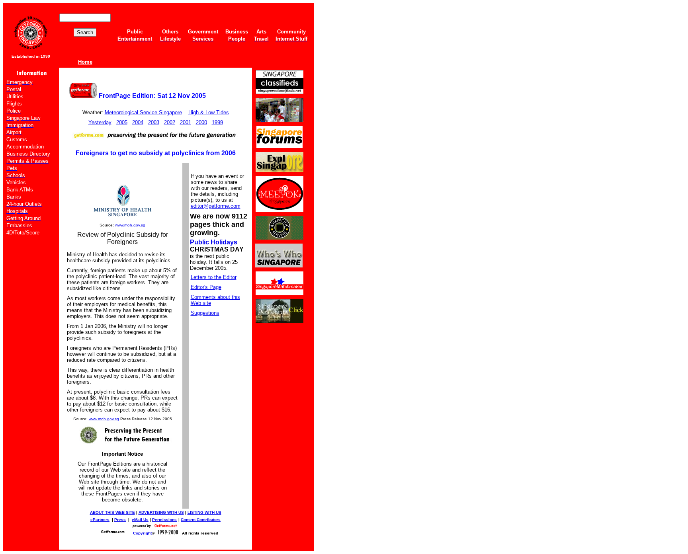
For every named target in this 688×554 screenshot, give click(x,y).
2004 (137, 122)
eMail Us (140, 519)
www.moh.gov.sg (130, 225)
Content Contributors (201, 519)
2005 (121, 122)
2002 (169, 122)
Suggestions (205, 313)
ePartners (99, 519)
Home (85, 62)
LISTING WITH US (204, 512)
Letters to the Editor (213, 277)
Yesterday (99, 122)
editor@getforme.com (215, 206)
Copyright (142, 533)
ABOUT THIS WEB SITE (112, 512)
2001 (185, 122)
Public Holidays (213, 242)
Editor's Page (206, 287)
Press (120, 519)
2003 (153, 122)
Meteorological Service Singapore (143, 112)
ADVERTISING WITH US (161, 512)
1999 (217, 122)
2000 (201, 122)
